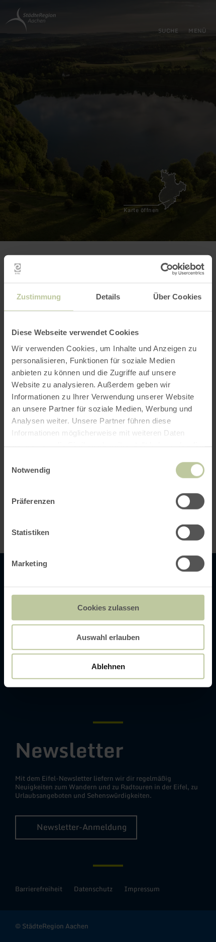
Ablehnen (108, 666)
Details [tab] (108, 296)
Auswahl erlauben (108, 637)
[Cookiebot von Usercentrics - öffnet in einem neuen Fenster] (160, 268)
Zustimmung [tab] (39, 296)
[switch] (190, 501)
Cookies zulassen (108, 607)
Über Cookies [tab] (177, 296)
